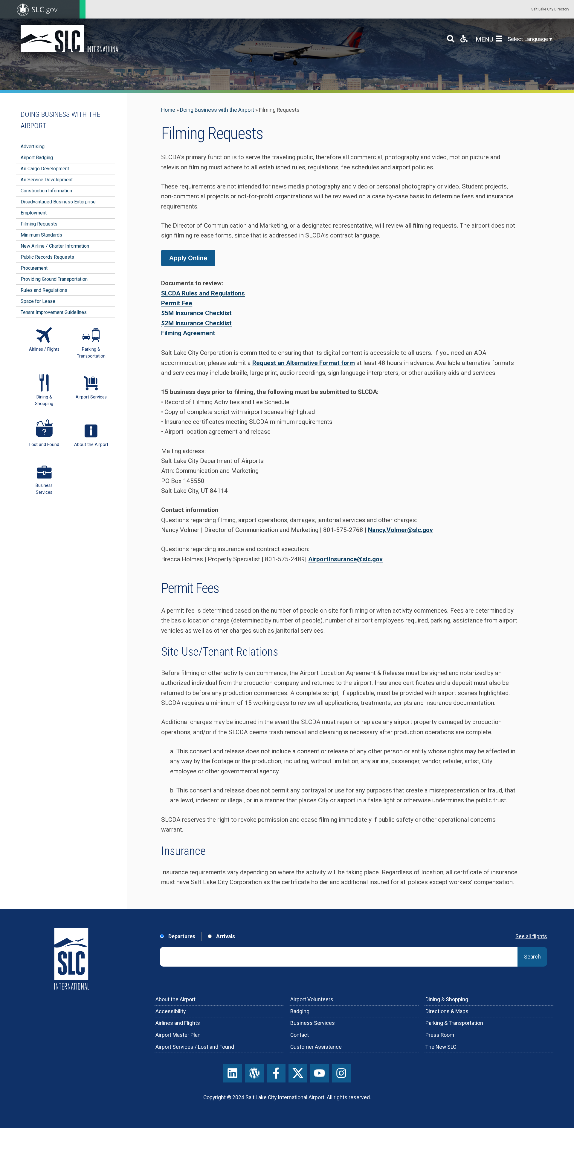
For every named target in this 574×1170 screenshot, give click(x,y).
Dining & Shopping (446, 999)
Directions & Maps (446, 1011)
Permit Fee (176, 303)
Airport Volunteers (311, 999)
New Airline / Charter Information (55, 246)
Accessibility (170, 1011)
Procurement (34, 268)
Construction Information (46, 191)
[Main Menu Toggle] (500, 38)
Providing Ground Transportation (54, 279)
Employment (34, 213)
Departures (181, 936)
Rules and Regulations (44, 290)
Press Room (439, 1035)
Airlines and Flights (177, 1023)
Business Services (312, 1023)
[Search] (450, 38)
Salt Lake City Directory (550, 9)
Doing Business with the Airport (217, 110)
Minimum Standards (41, 235)
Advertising (33, 146)
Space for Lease (38, 301)
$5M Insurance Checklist (196, 313)
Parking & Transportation (454, 1023)
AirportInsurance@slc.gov (345, 559)
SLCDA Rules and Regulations (203, 293)
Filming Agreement (189, 333)
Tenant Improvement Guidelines (54, 312)
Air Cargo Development (45, 168)
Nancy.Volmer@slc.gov (400, 529)
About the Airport (175, 999)
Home (168, 110)
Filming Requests (39, 224)
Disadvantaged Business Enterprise (58, 202)
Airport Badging (37, 157)
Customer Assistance (316, 1047)
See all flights (531, 936)
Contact (299, 1035)
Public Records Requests (47, 257)
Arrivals (225, 936)
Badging (299, 1011)
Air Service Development (47, 180)
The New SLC (440, 1047)
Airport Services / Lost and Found (194, 1047)
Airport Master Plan (178, 1035)
